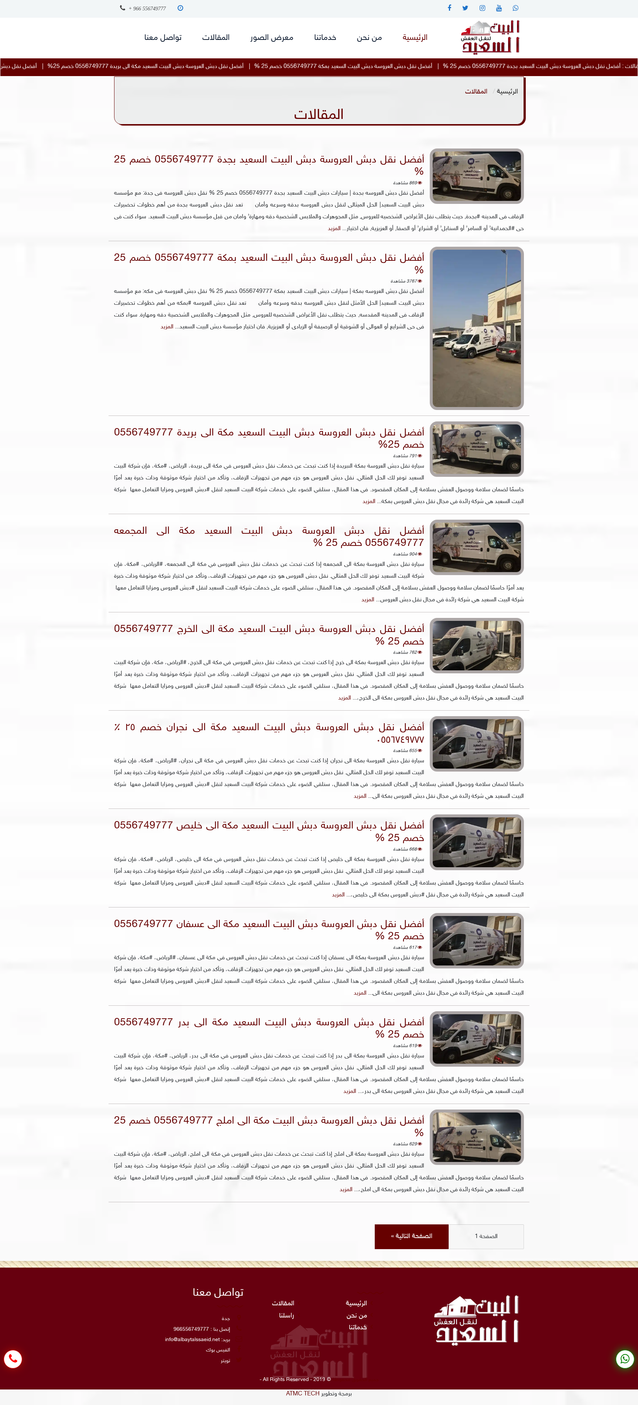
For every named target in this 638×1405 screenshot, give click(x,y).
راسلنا (286, 1316)
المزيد (334, 228)
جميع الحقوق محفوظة (355, 1380)
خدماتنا (358, 1328)
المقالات (283, 1304)
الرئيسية (507, 92)
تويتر (225, 1361)
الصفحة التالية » (411, 1237)
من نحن (357, 1316)
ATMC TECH (303, 1394)
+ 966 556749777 (146, 8)
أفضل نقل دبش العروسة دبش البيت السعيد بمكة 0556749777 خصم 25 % (456, 66)
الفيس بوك (218, 1350)
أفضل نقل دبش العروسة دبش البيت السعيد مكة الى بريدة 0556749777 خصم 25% (258, 66)
